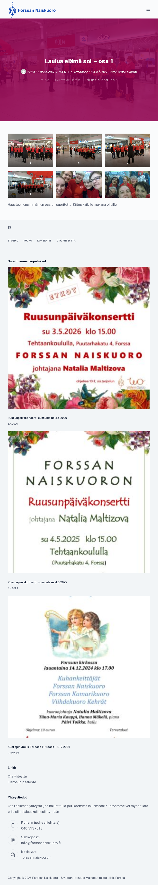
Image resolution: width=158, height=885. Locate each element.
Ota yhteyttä (66, 240)
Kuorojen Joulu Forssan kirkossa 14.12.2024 (39, 747)
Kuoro (27, 240)
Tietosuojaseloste (22, 782)
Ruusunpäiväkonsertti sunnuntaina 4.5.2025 (37, 582)
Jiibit (111, 878)
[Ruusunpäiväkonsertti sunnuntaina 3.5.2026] (79, 338)
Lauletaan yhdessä (87, 71)
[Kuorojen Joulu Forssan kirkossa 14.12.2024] (79, 667)
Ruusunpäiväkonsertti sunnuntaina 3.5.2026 (37, 418)
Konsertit (44, 240)
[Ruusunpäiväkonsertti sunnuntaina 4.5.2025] (79, 502)
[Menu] (148, 9)
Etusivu (13, 240)
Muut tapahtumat (114, 71)
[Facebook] (9, 227)
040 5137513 (32, 828)
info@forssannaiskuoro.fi (41, 843)
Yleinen (132, 71)
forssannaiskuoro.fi (36, 857)
